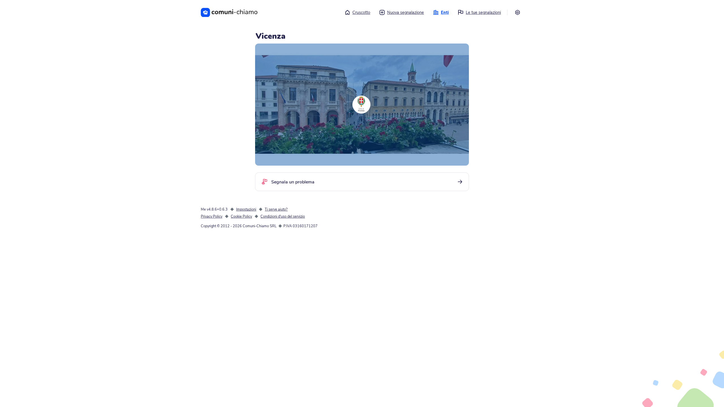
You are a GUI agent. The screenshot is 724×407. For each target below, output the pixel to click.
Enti (445, 12)
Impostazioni (246, 209)
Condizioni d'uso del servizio (282, 216)
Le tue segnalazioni (483, 12)
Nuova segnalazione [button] (405, 12)
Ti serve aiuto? (276, 209)
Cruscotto (361, 12)
